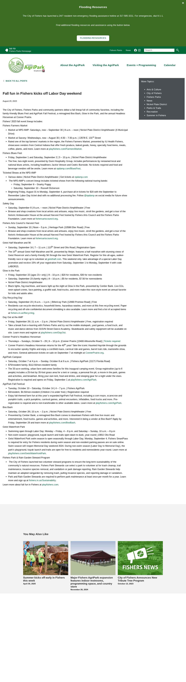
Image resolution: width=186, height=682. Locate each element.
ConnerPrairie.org (94, 352)
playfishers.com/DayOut (53, 332)
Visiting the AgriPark (106, 65)
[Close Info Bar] (183, 3)
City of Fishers (154, 93)
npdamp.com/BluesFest (68, 168)
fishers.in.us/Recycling (22, 313)
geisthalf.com (54, 259)
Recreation (152, 111)
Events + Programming (141, 65)
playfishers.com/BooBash (62, 422)
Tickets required (112, 341)
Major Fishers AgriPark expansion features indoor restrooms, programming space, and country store (92, 582)
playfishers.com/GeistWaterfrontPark (27, 453)
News (149, 100)
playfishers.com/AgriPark (83, 379)
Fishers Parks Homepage (20, 51)
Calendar (170, 65)
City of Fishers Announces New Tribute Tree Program (137, 579)
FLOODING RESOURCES (93, 38)
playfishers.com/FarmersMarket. (65, 149)
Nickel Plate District (157, 104)
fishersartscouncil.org (47, 218)
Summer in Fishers (156, 115)
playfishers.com (50, 484)
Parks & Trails (154, 108)
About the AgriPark (72, 65)
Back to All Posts (16, 81)
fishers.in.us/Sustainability (42, 480)
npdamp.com (81, 177)
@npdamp (89, 195)
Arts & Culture (154, 89)
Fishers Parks (154, 97)
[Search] (177, 50)
